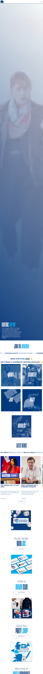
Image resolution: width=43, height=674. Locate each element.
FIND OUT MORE (21, 592)
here (27, 358)
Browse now (21, 636)
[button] (41, 1)
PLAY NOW (21, 549)
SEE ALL (21, 501)
